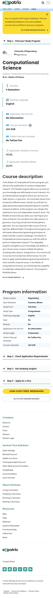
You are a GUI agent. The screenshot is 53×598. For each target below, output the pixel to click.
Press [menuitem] (5, 430)
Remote (6, 324)
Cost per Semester (11, 345)
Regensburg (33, 298)
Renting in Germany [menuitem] (11, 501)
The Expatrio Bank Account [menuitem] (14, 462)
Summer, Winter (35, 302)
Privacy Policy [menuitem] (34, 591)
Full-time (32, 306)
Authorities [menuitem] (7, 533)
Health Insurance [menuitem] (10, 458)
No (29, 320)
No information (35, 328)
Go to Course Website (12, 277)
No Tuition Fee (34, 337)
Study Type (8, 311)
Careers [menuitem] (6, 426)
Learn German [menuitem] (9, 477)
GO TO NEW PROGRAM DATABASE (33, 30)
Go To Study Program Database (26, 399)
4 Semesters (33, 333)
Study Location (9, 298)
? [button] (30, 125)
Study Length (9, 333)
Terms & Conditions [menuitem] (18, 591)
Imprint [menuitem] (6, 591)
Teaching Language (11, 315)
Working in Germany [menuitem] (11, 497)
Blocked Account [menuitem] (10, 454)
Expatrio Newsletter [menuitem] (11, 525)
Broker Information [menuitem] (11, 593)
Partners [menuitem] (6, 434)
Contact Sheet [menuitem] (9, 561)
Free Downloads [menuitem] (10, 529)
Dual (5, 320)
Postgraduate (34, 311)
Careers (17, 9)
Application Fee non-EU (13, 328)
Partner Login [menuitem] (8, 438)
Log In (33, 9)
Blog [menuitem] (4, 514)
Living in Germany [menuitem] (10, 490)
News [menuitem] (5, 537)
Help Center (7, 9)
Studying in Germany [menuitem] (12, 493)
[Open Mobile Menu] (48, 2)
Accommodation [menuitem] (10, 473)
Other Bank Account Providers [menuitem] (16, 466)
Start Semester (9, 302)
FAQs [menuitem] (5, 517)
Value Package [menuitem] (9, 450)
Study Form (8, 306)
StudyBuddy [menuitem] (8, 470)
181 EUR (31, 345)
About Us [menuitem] (6, 422)
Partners (25, 9)
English (31, 315)
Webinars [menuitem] (7, 521)
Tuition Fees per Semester (10, 339)
